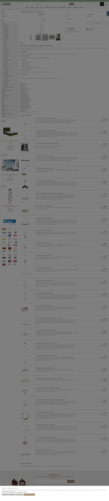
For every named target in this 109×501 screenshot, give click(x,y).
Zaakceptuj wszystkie (29, 494)
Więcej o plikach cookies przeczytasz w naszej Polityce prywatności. (14, 492)
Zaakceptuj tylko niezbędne (8, 494)
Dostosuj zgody (19, 494)
